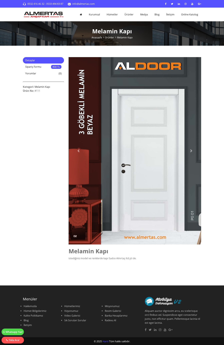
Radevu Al (110, 320)
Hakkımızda (30, 306)
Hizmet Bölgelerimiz (35, 311)
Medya (144, 14)
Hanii (105, 341)
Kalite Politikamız (33, 315)
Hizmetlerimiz (72, 306)
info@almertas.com (83, 3)
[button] (79, 150)
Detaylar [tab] (30, 60)
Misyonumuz (112, 306)
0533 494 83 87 (54, 3)
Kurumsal (94, 14)
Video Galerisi (72, 315)
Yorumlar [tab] (43, 73)
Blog (157, 14)
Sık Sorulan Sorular (75, 320)
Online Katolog (189, 14)
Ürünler (128, 14)
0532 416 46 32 (36, 3)
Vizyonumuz (71, 311)
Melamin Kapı (125, 37)
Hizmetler (112, 14)
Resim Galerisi (113, 311)
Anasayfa (97, 37)
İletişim (170, 14)
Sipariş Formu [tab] (42, 67)
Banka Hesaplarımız (116, 315)
